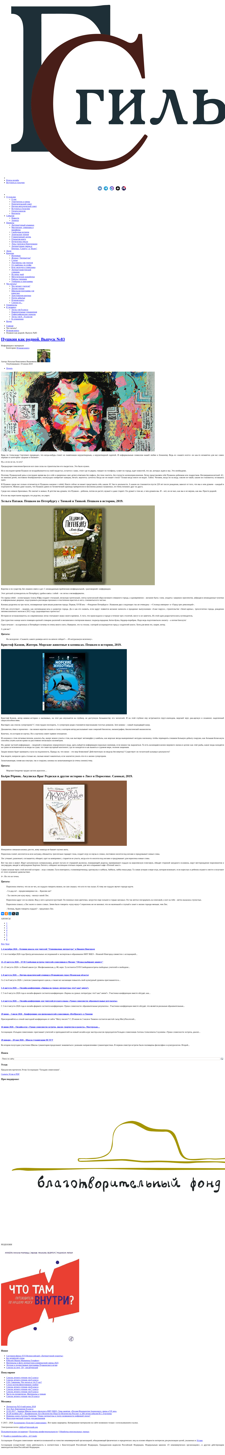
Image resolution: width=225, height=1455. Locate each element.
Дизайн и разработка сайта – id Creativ (20, 1436)
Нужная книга (12, 330)
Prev (3, 944)
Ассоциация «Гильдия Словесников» (30, 1423)
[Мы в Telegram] (106, 190)
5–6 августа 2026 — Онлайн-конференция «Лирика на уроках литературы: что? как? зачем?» (45, 988)
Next (7, 944)
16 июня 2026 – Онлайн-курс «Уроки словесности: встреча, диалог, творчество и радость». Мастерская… (50, 1027)
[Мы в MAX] (112, 190)
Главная (9, 326)
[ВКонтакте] (2, 913)
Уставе (200, 1440)
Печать (9, 368)
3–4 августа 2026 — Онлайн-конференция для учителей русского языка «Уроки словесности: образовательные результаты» (59, 1001)
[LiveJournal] (17, 913)
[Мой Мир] (9, 913)
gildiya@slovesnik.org (28, 1427)
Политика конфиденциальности (43, 1431)
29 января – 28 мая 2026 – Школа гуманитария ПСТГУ (27, 1040)
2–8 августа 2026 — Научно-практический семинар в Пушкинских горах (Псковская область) (45, 975)
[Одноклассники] (6, 913)
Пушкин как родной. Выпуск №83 (33, 339)
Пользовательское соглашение (14, 1431)
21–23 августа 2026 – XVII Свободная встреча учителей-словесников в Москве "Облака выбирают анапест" (52, 962)
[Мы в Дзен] (118, 190)
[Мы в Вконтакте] (100, 190)
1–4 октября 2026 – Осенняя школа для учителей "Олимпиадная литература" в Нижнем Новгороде (48, 949)
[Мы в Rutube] (124, 190)
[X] (13, 913)
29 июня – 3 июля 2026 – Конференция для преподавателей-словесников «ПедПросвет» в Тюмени (47, 1014)
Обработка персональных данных (74, 1431)
